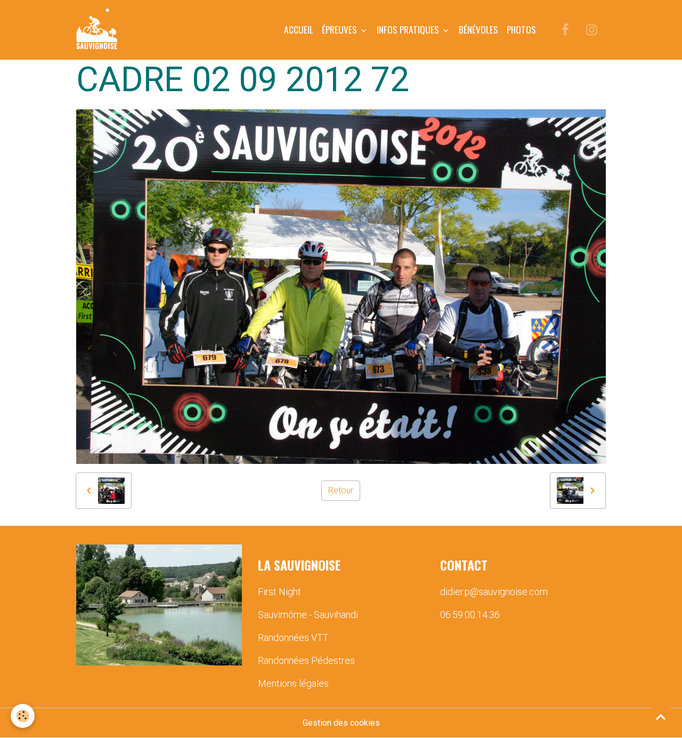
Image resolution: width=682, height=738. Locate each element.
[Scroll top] (660, 716)
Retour (340, 490)
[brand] (98, 30)
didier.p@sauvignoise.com (494, 591)
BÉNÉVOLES (478, 29)
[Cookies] (23, 716)
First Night (279, 591)
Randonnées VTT (293, 637)
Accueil (298, 29)
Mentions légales (293, 683)
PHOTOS (521, 29)
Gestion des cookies (341, 723)
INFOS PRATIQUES (409, 29)
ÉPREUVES (340, 29)
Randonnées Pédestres (306, 660)
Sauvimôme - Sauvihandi (308, 614)
